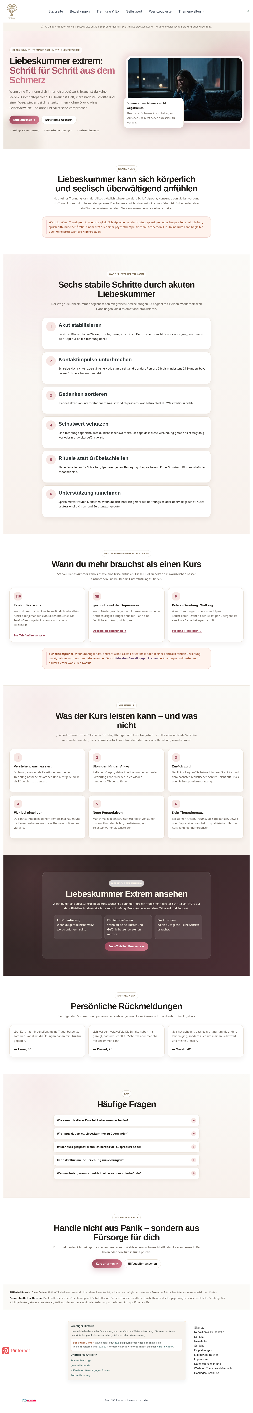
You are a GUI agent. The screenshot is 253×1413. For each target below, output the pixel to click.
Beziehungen (80, 11)
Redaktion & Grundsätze (209, 1332)
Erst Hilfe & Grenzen (59, 120)
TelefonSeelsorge (81, 1360)
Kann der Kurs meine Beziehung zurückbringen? (90, 1160)
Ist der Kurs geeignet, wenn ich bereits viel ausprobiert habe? (99, 1147)
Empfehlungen (203, 1350)
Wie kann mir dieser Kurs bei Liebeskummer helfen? (92, 1120)
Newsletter (200, 1341)
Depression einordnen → (109, 631)
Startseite (55, 11)
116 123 (103, 1346)
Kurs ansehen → (24, 120)
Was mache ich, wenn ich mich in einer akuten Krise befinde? (99, 1173)
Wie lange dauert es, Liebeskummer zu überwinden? (93, 1133)
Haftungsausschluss (206, 1373)
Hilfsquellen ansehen (142, 1263)
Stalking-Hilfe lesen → (187, 631)
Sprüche (199, 1345)
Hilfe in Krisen (165, 1346)
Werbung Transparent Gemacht (213, 1368)
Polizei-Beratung (80, 1375)
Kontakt (198, 1336)
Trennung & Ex (108, 11)
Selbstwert (134, 11)
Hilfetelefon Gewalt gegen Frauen (135, 658)
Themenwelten (189, 11)
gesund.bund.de (80, 1365)
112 (117, 1342)
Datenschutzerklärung (207, 1363)
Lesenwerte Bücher (206, 1354)
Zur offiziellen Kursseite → (126, 946)
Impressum (201, 1359)
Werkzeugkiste (160, 11)
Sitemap (199, 1327)
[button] (203, 11)
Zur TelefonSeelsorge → (29, 635)
